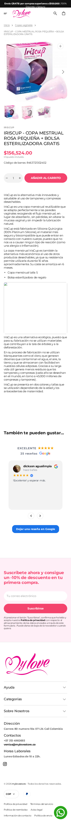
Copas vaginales (24, 25)
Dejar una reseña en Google (35, 529)
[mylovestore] (21, 13)
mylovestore (19, 783)
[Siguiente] (40, 516)
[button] (8, 13)
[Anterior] (31, 516)
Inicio (7, 25)
